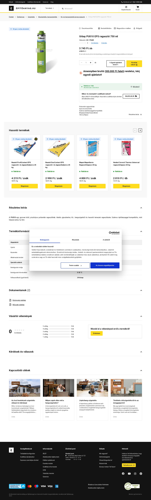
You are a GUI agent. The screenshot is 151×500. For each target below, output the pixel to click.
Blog (52, 2)
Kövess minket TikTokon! (107, 467)
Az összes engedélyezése (105, 265)
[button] (49, 8)
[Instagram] (135, 473)
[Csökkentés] (81, 62)
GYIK (44, 470)
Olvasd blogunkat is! (105, 460)
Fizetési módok (48, 463)
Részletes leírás (134, 114)
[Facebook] (123, 473)
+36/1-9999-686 (137, 2)
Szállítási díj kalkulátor (27, 457)
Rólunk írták (103, 463)
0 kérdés (104, 43)
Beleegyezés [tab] (44, 240)
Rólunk (11, 2)
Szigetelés (15, 383)
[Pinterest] (141, 473)
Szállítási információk (34, 2)
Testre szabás (74, 265)
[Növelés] (90, 62)
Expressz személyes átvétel (29, 460)
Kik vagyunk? (103, 453)
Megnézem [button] (25, 186)
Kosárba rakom (134, 63)
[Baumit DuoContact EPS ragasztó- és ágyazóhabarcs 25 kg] (58, 147)
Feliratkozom (128, 465)
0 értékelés (94, 43)
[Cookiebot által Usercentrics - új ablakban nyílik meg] (110, 233)
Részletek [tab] (75, 240)
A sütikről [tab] (106, 240)
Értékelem (96, 333)
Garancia (45, 2)
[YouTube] (129, 473)
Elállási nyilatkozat (49, 460)
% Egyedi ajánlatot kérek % (115, 63)
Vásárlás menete (48, 473)
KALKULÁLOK (129, 96)
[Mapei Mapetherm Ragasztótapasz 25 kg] (92, 147)
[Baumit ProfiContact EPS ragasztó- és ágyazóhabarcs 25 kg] (25, 147)
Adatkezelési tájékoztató (51, 457)
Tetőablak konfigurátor (27, 453)
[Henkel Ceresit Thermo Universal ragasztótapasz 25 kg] (126, 147)
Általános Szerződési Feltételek (98, 484)
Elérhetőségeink (20, 2)
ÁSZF (44, 453)
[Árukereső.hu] (132, 486)
